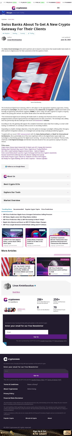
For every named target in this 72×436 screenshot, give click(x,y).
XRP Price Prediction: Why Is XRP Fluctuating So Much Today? (23, 219)
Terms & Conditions (11, 384)
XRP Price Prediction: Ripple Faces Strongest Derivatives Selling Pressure (27, 214)
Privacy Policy (9, 393)
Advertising (31, 389)
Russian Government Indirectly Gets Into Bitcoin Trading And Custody (22, 155)
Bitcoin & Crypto (31, 418)
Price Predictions (47, 209)
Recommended (19, 209)
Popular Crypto (9, 418)
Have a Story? (32, 384)
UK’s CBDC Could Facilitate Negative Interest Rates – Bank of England (22, 151)
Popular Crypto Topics (32, 209)
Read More (16, 292)
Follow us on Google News (16, 166)
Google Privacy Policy (46, 341)
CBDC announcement (23, 134)
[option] (12, 237)
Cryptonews (4, 19)
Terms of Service (58, 341)
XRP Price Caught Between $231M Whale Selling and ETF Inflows (24, 225)
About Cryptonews (11, 389)
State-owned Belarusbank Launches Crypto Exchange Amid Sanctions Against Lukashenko (29, 153)
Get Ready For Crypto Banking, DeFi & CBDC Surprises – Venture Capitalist (24, 158)
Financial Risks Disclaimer (13, 398)
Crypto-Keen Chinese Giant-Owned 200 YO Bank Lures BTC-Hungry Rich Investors (26, 147)
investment (38, 120)
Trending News (7, 209)
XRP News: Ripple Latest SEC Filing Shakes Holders (20, 217)
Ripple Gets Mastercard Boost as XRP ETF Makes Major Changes (24, 222)
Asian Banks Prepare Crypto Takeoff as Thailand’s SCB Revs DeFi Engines (23, 157)
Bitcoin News (11, 19)
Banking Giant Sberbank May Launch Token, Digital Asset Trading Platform (24, 149)
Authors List (21, 309)
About (50, 418)
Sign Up (36, 337)
